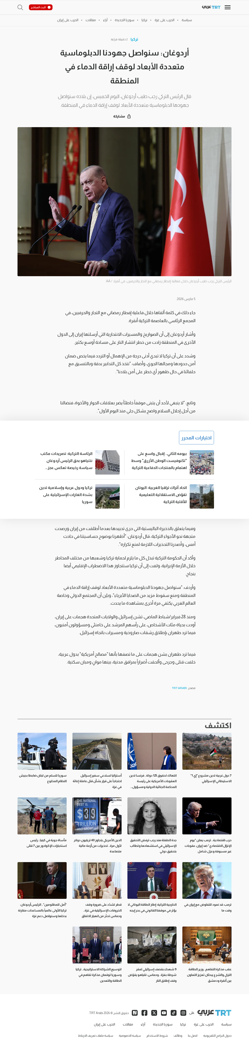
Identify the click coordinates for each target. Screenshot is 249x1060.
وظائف (178, 1035)
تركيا (134, 39)
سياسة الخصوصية (130, 1035)
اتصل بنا (192, 1035)
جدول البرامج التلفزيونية (217, 1035)
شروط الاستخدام (157, 1035)
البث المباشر (38, 7)
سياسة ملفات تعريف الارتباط (95, 1035)
